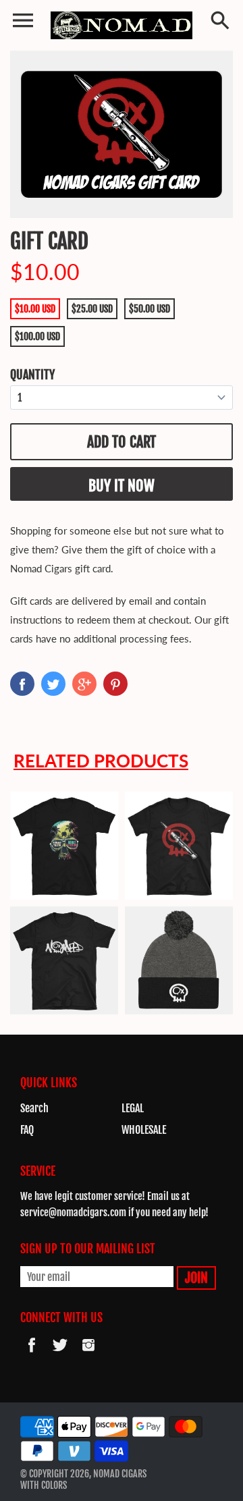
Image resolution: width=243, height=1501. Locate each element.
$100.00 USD (37, 336)
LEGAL (133, 1108)
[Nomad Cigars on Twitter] (60, 1354)
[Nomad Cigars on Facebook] (31, 1354)
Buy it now (121, 485)
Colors (54, 1485)
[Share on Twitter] (53, 684)
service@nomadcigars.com (73, 1212)
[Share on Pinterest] (115, 684)
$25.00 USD (92, 309)
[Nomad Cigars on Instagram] (88, 1354)
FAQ (27, 1130)
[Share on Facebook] (22, 684)
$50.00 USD (149, 309)
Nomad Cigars (119, 1473)
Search (34, 1108)
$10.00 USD (35, 309)
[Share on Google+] (84, 684)
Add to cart (121, 442)
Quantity (32, 374)
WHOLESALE (144, 1130)
